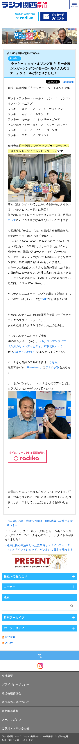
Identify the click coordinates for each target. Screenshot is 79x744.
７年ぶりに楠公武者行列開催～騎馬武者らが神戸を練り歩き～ (40, 523)
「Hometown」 (33, 367)
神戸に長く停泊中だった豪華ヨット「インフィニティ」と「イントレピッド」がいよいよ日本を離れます (40, 547)
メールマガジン (11, 719)
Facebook (68, 81)
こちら (53, 362)
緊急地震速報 (10, 710)
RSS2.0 (10, 637)
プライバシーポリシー (15, 684)
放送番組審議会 (11, 693)
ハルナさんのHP (23, 351)
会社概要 (7, 675)
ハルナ (12, 220)
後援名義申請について (15, 702)
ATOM (9, 642)
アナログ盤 (52, 367)
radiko (44, 299)
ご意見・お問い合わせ (15, 728)
